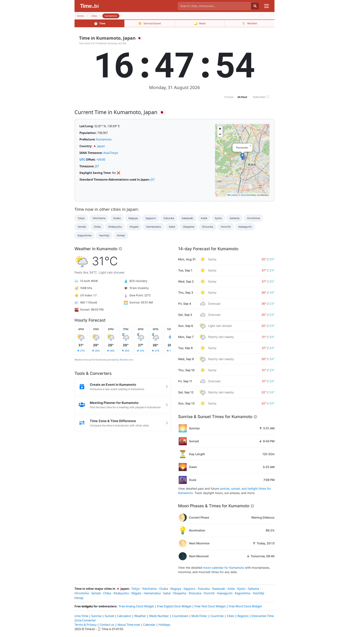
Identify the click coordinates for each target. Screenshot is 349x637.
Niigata (134, 226)
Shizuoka (207, 226)
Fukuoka (169, 218)
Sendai (82, 226)
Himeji (121, 235)
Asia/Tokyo (110, 153)
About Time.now (128, 625)
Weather (249, 23)
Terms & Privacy (86, 625)
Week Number (159, 616)
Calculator (124, 616)
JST (97, 166)
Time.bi (90, 629)
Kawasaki (187, 218)
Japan (101, 146)
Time (99, 23)
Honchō (226, 226)
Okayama (188, 226)
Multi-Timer (199, 616)
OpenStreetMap (248, 194)
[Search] (255, 6)
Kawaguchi (245, 226)
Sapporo (150, 218)
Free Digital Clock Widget (174, 606)
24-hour (242, 97)
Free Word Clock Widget (245, 606)
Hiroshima (253, 218)
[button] (242, 156)
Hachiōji (104, 235)
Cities (94, 15)
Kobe (204, 218)
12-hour (229, 97)
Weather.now (126, 359)
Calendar (149, 625)
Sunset (109, 616)
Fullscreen (261, 97)
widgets (87, 606)
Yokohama (99, 218)
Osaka (117, 218)
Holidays (164, 625)
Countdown (180, 616)
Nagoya (133, 218)
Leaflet (233, 194)
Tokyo (81, 218)
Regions (242, 616)
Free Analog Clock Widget (136, 606)
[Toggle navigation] (266, 6)
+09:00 (100, 160)
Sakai (172, 226)
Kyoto (218, 218)
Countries (217, 616)
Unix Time (81, 616)
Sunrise (96, 616)
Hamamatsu (153, 226)
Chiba (97, 226)
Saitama (234, 218)
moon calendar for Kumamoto (223, 567)
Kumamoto (104, 139)
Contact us (107, 625)
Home (80, 15)
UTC (82, 160)
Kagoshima (84, 235)
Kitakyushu (115, 226)
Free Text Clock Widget (210, 606)
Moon (200, 23)
